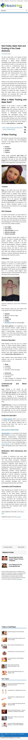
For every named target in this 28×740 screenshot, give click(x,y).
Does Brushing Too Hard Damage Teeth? (15, 658)
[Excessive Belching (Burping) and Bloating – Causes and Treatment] (4, 726)
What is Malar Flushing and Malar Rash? (12, 127)
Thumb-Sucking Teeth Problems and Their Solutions (16, 639)
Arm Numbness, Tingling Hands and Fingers (16, 697)
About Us (7, 1)
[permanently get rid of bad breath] (4, 634)
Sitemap (18, 737)
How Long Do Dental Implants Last (16, 645)
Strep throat (8, 322)
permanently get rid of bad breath (16, 631)
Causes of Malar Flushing (8, 129)
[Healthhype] (12, 5)
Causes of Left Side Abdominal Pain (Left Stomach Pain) (16, 684)
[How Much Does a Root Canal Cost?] (4, 654)
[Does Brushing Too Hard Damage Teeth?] (4, 661)
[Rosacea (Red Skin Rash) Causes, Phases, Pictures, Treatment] (4, 559)
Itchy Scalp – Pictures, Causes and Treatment (16, 717)
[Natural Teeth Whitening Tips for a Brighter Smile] (4, 674)
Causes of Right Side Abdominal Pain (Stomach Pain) (16, 704)
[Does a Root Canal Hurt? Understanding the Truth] (4, 667)
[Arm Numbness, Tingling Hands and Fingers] (4, 699)
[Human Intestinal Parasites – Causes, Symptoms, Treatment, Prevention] (4, 713)
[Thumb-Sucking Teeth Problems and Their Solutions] (4, 641)
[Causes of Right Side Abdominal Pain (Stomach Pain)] (4, 706)
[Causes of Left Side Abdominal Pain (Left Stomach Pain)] (4, 686)
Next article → (22, 547)
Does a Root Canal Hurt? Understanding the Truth (13, 665)
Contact (25, 1)
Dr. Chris (8, 54)
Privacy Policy (20, 1)
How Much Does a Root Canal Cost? (16, 651)
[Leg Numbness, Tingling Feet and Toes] (4, 693)
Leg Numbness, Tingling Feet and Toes (17, 690)
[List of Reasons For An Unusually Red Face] (4, 566)
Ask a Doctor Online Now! (10, 430)
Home (2, 1)
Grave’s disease (5, 444)
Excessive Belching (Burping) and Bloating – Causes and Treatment (15, 724)
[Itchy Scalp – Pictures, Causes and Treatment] (4, 719)
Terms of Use (13, 1)
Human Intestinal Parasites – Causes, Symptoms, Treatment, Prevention (16, 710)
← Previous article (7, 547)
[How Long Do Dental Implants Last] (4, 647)
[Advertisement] (14, 28)
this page (20, 579)
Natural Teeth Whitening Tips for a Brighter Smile (16, 672)
